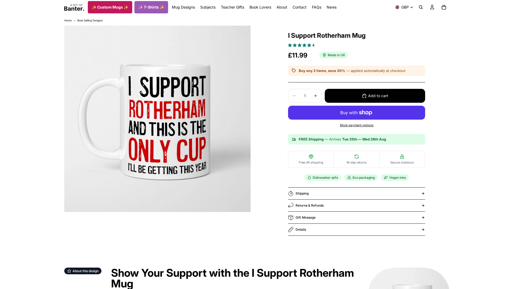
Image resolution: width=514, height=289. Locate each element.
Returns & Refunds (310, 205)
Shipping (302, 193)
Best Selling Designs (90, 20)
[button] (300, 45)
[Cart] (444, 7)
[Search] (421, 7)
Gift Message (306, 217)
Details (301, 229)
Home (68, 20)
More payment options (356, 125)
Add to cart (378, 95)
